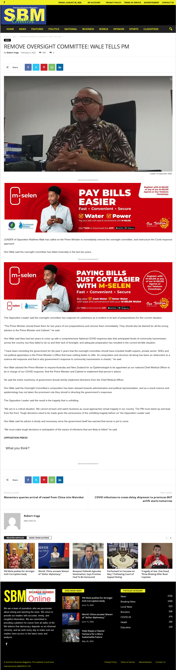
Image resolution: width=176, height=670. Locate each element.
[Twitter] (36, 67)
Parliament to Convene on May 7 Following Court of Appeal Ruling (121, 574)
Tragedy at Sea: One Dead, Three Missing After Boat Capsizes (155, 574)
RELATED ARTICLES (15, 537)
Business (88, 29)
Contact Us (168, 2)
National (70, 29)
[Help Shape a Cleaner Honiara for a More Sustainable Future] (70, 635)
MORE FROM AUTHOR (39, 537)
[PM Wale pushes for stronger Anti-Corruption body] (19, 556)
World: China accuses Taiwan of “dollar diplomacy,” (53, 573)
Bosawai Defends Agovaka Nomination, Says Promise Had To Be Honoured (87, 574)
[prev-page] (166, 538)
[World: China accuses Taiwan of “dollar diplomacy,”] (53, 556)
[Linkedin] (59, 67)
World (103, 29)
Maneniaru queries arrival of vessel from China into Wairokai (44, 497)
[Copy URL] (67, 67)
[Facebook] (4, 2)
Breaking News (128, 601)
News (22, 29)
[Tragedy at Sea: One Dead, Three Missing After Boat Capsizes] (156, 556)
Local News (126, 607)
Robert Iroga (13, 52)
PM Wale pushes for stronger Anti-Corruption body (19, 573)
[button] (170, 29)
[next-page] (170, 538)
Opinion (118, 29)
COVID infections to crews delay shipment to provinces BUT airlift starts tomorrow (133, 499)
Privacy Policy (113, 2)
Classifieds (151, 29)
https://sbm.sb (30, 521)
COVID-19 (126, 617)
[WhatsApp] (51, 67)
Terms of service (132, 2)
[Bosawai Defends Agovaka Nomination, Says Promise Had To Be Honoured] (88, 556)
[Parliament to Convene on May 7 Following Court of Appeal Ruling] (122, 556)
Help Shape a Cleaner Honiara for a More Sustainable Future (93, 634)
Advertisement (151, 2)
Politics (53, 29)
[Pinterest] (44, 67)
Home (10, 29)
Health (124, 622)
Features (37, 29)
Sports (133, 29)
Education (126, 627)
